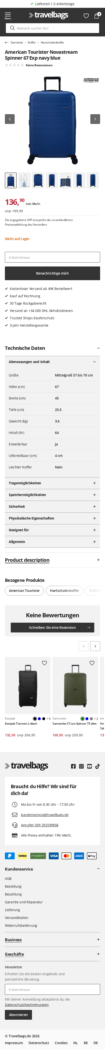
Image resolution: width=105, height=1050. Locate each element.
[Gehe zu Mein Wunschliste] (86, 16)
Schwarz (43, 718)
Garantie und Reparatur (24, 902)
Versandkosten (16, 917)
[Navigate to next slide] (95, 646)
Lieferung (12, 909)
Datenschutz (39, 1042)
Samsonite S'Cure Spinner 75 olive (74, 723)
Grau (91, 718)
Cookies (61, 1042)
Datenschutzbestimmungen (27, 1004)
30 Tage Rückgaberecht (54, 3)
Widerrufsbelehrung (21, 925)
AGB (8, 878)
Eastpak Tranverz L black (21, 723)
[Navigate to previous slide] (83, 646)
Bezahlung (13, 894)
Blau (39, 718)
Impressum (14, 1042)
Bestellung (13, 886)
